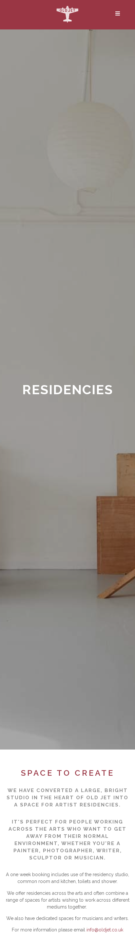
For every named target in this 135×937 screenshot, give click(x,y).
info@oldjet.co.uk (105, 929)
